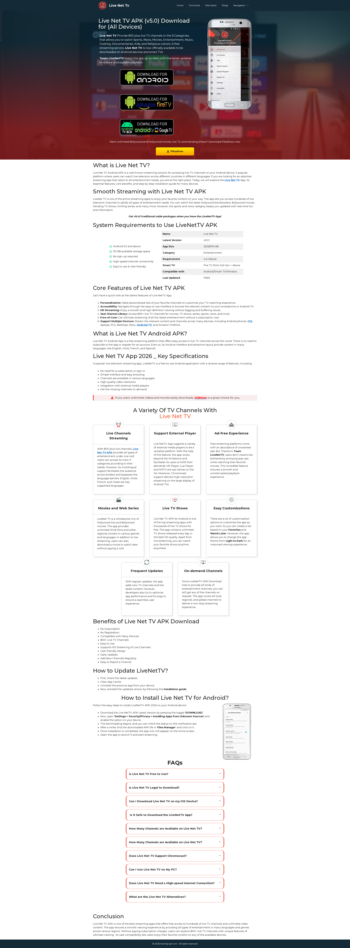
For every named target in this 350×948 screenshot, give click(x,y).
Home (180, 5)
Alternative (211, 5)
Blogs (225, 5)
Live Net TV (232, 180)
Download (194, 5)
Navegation (239, 5)
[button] (175, 774)
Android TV (144, 324)
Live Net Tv (119, 5)
